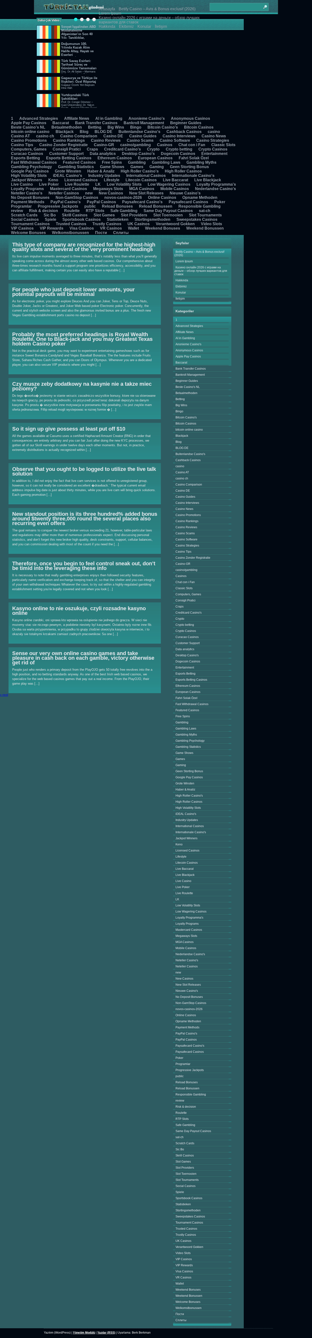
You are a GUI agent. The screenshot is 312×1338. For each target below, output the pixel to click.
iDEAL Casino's (67, 175)
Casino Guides (142, 136)
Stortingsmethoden (152, 219)
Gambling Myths (201, 162)
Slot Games (104, 215)
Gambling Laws (166, 162)
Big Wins (115, 127)
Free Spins (112, 162)
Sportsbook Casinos (81, 219)
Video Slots (211, 224)
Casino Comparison (78, 136)
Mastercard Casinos (68, 189)
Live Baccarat (175, 180)
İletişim (161, 26)
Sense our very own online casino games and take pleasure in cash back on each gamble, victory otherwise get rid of (83, 658)
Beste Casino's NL (28, 127)
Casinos (164, 145)
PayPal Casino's (65, 202)
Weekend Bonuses (162, 228)
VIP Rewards (51, 228)
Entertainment (214, 154)
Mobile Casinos (174, 189)
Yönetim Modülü (84, 1332)
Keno (53, 180)
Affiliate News (76, 118)
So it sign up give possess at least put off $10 (68, 429)
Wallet (133, 228)
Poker (219, 202)
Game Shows (112, 167)
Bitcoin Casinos (199, 127)
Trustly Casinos (106, 224)
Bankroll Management (144, 123)
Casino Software (175, 140)
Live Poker (49, 184)
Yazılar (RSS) (106, 1332)
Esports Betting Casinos (68, 158)
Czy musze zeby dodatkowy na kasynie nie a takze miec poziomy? (82, 386)
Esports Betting (25, 158)
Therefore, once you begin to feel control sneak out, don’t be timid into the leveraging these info (83, 565)
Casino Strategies (212, 140)
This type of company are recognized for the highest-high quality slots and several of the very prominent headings (83, 247)
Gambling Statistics (76, 167)
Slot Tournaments (205, 215)
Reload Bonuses (117, 206)
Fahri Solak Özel (194, 158)
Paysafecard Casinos (188, 202)
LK (98, 184)
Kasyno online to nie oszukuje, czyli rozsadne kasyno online (79, 610)
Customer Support (66, 154)
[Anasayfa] (74, 6)
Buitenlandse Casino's (139, 132)
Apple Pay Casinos (28, 123)
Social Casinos (25, 219)
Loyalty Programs (27, 189)
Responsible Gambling (199, 206)
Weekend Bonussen (205, 228)
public (90, 206)
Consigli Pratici (67, 149)
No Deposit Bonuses (30, 197)
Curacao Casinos (27, 154)
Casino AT (20, 136)
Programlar (21, 206)
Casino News (214, 136)
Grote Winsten (68, 171)
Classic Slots (223, 145)
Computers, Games (29, 149)
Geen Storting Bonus (189, 167)
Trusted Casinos (71, 224)
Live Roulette (77, 184)
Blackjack (65, 132)
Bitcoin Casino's (162, 127)
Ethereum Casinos (115, 158)
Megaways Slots (108, 189)
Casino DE (113, 136)
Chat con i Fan (191, 145)
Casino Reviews (106, 140)
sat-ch (204, 211)
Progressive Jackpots (58, 206)
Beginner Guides (185, 123)
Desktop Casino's (138, 154)
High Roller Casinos (183, 171)
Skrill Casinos (75, 215)
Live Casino (22, 184)
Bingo (135, 127)
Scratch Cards (24, 215)
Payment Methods (27, 202)
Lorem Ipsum (110, 13)
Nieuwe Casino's (185, 193)
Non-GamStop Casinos (77, 197)
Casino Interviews (179, 136)
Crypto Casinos (212, 149)
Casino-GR (104, 145)
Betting (94, 127)
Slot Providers (134, 215)
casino (214, 132)
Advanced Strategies (38, 118)
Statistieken (117, 219)
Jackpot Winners (26, 180)
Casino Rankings (69, 140)
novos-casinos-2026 (123, 197)
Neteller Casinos (64, 193)
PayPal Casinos (101, 202)
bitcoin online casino (30, 132)
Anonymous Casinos (190, 118)
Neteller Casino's (26, 193)
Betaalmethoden (66, 127)
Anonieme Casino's (146, 118)
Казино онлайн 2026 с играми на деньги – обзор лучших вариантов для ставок (200, 271)
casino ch (45, 136)
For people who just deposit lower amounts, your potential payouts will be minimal (73, 291)
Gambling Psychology (31, 167)
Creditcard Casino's (122, 149)
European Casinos (155, 158)
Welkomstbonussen (70, 233)
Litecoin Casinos (141, 180)
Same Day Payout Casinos (168, 211)
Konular (144, 26)
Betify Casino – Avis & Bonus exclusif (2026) (157, 9)
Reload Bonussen (155, 206)
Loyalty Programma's (216, 184)
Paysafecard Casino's (142, 202)
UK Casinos (138, 224)
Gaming (156, 167)
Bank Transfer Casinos (96, 123)
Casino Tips (22, 145)
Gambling (137, 162)
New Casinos (111, 193)
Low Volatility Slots (124, 184)
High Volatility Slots (29, 175)
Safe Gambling (123, 211)
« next (4, 695)
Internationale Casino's (193, 175)
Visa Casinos (81, 228)
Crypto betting (179, 149)
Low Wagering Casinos (169, 184)
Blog (84, 132)
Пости (101, 233)
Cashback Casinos (184, 132)
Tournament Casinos (30, 224)
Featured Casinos (79, 162)
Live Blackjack (207, 180)
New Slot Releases (146, 193)
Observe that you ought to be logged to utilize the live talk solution (84, 471)
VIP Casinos (22, 228)
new (89, 193)
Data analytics (103, 154)
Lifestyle (111, 180)
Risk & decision (43, 211)
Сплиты (121, 233)
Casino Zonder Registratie (63, 145)
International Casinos (146, 175)
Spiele (50, 219)
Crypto (153, 149)
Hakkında (107, 26)
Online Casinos (162, 197)
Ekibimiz (126, 26)
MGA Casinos (141, 189)
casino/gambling (135, 145)
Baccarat (60, 123)
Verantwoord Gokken (175, 224)
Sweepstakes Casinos (196, 219)
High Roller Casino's (140, 171)
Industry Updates (104, 175)
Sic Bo (50, 215)
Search (265, 5)
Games (136, 167)
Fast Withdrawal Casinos (34, 162)
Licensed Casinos (81, 180)
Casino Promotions (29, 140)
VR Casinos (111, 228)
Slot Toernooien (168, 215)
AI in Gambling (108, 118)
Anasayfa (107, 9)
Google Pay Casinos (30, 171)
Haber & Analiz (101, 171)
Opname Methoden (199, 197)
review (17, 211)
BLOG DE (103, 132)
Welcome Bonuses (28, 233)
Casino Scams (140, 140)
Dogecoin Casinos (178, 154)
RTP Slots (95, 211)
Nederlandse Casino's (215, 189)
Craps (92, 149)
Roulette (72, 211)
